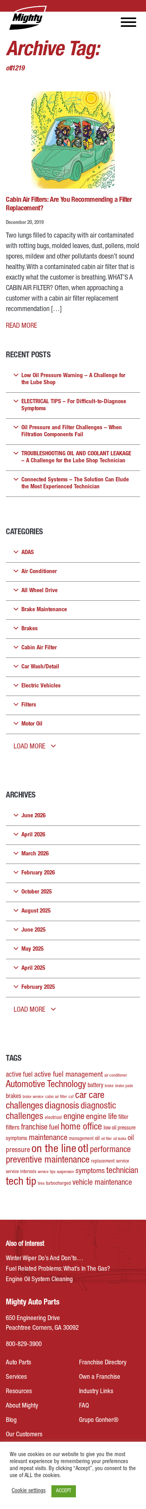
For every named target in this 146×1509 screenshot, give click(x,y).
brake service (33, 1097)
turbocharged (58, 1183)
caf (71, 1097)
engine (73, 1117)
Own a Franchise (99, 1377)
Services (16, 1377)
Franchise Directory (103, 1363)
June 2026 (33, 816)
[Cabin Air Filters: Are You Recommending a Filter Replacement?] (73, 140)
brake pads (124, 1086)
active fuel (19, 1075)
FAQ (84, 1406)
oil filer (106, 1139)
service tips (46, 1172)
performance (110, 1150)
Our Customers (24, 1435)
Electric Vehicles (41, 686)
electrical (53, 1118)
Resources (19, 1391)
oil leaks (119, 1139)
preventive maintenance (48, 1160)
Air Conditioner (39, 572)
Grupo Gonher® (99, 1420)
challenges (24, 1106)
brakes (13, 1097)
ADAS (27, 553)
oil (97, 1139)
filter (123, 1118)
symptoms (90, 1171)
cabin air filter (56, 1097)
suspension (65, 1172)
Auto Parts (18, 1363)
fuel (54, 1127)
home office (81, 1127)
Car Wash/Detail (40, 667)
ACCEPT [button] (63, 1491)
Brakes (29, 629)
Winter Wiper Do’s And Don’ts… (44, 1258)
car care (89, 1096)
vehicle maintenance (102, 1183)
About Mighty (22, 1406)
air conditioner (115, 1076)
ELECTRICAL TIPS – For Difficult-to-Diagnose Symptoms (73, 405)
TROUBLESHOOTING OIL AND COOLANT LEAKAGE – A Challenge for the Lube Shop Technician (76, 457)
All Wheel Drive (39, 591)
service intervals (21, 1172)
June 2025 (33, 930)
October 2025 (36, 892)
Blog (11, 1420)
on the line (54, 1149)
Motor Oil (31, 724)
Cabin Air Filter (39, 648)
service (122, 1161)
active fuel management (68, 1075)
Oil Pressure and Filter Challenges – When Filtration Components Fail (71, 431)
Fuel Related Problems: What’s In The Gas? (58, 1269)
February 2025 (38, 987)
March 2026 (35, 854)
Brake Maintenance (44, 610)
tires (41, 1184)
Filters (28, 705)
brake (109, 1086)
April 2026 (33, 835)
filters (12, 1128)
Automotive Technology (46, 1085)
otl (83, 1149)
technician (122, 1171)
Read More (21, 326)
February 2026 (38, 873)
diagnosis (62, 1106)
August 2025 (36, 911)
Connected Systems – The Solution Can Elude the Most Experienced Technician (75, 483)
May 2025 (32, 949)
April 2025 (33, 968)
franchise (34, 1128)
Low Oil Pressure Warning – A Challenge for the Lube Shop (73, 379)
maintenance (48, 1138)
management (81, 1139)
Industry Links (96, 1391)
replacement (102, 1161)
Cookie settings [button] (29, 1491)
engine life (101, 1117)
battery (95, 1086)
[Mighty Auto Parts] (27, 18)
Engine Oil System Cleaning (39, 1279)
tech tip (21, 1182)
